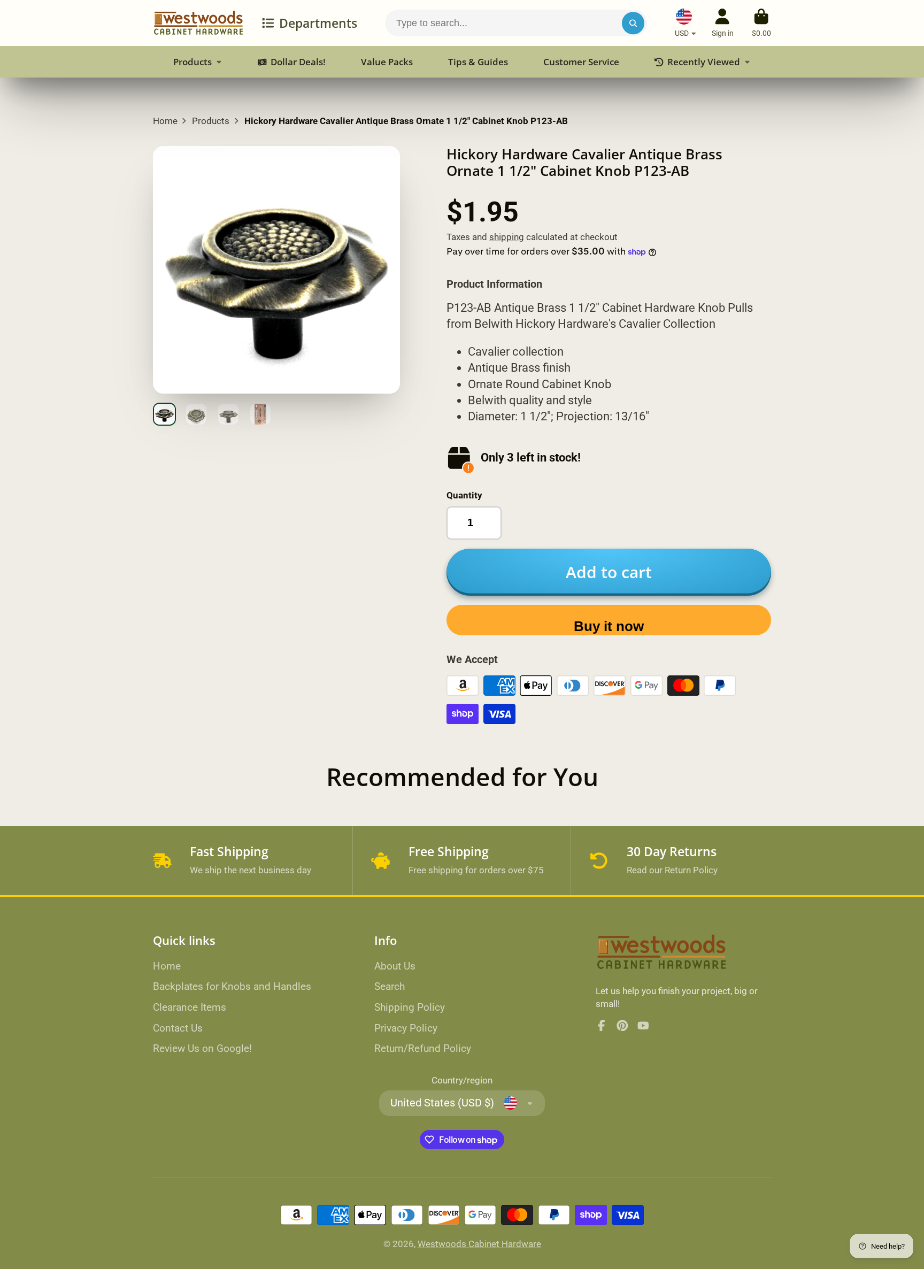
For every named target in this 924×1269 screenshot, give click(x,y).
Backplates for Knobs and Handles (232, 986)
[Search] (633, 23)
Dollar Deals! (298, 62)
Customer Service (581, 62)
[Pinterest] (622, 1026)
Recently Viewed (703, 62)
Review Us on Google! (202, 1048)
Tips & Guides (478, 62)
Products (192, 62)
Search (389, 986)
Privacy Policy (405, 1028)
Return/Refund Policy (422, 1048)
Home (165, 121)
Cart (761, 23)
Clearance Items (189, 1007)
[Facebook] (601, 1026)
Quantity (464, 495)
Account (723, 23)
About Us (394, 966)
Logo (198, 23)
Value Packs (387, 62)
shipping (506, 237)
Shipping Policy (409, 1007)
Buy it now (609, 626)
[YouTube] (643, 1026)
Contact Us (178, 1028)
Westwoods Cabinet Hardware (479, 1244)
